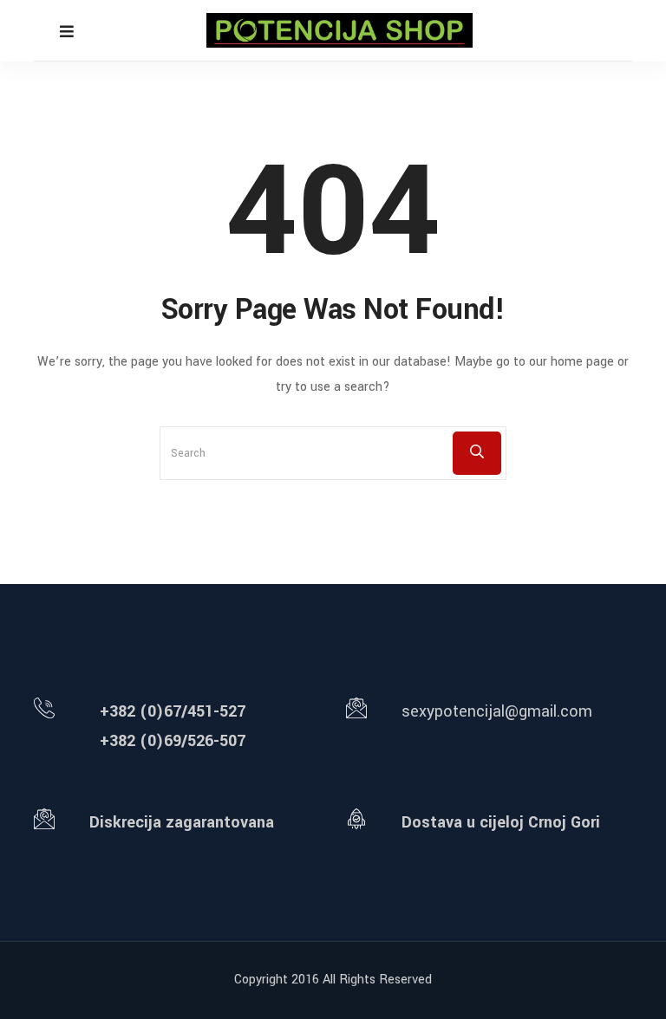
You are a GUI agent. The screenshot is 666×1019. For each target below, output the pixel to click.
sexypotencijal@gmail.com (497, 711)
